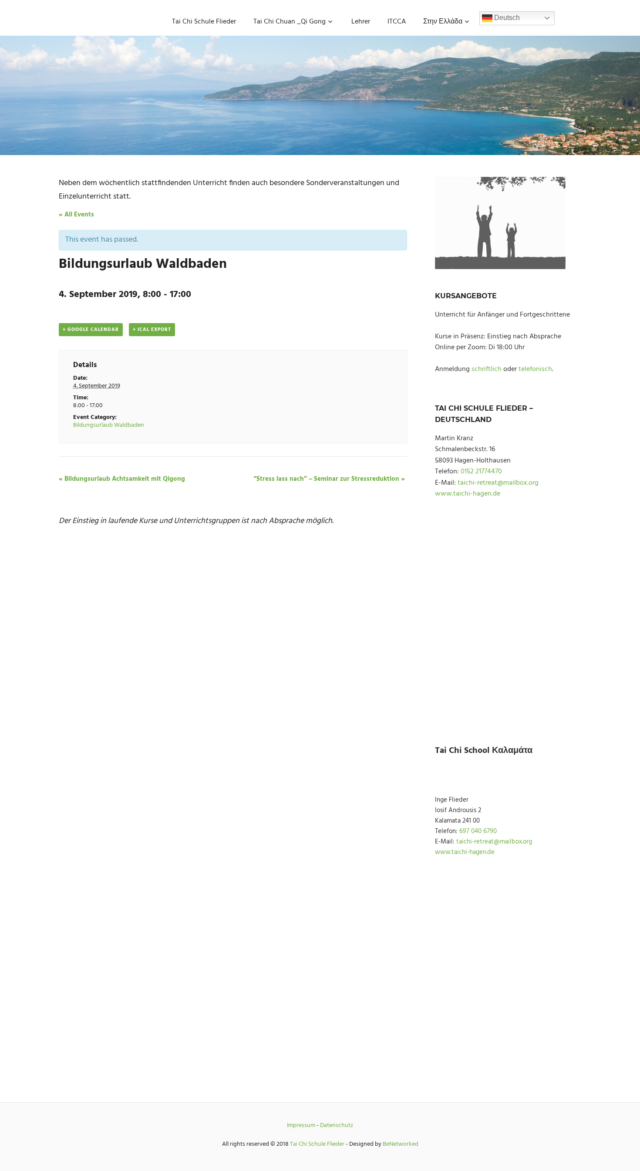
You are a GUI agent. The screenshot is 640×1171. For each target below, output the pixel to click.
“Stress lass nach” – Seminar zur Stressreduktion (329, 479)
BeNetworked (400, 1144)
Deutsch (506, 17)
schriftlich (487, 369)
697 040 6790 (478, 831)
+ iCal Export (152, 330)
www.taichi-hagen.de (467, 493)
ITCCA (396, 21)
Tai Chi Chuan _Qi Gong (289, 21)
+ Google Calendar (91, 330)
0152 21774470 (481, 471)
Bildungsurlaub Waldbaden (108, 425)
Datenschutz (336, 1125)
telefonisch (535, 369)
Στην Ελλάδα (442, 21)
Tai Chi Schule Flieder (204, 21)
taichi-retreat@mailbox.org (498, 483)
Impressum (301, 1125)
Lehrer (360, 21)
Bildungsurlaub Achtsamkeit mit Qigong (122, 479)
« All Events (76, 214)
